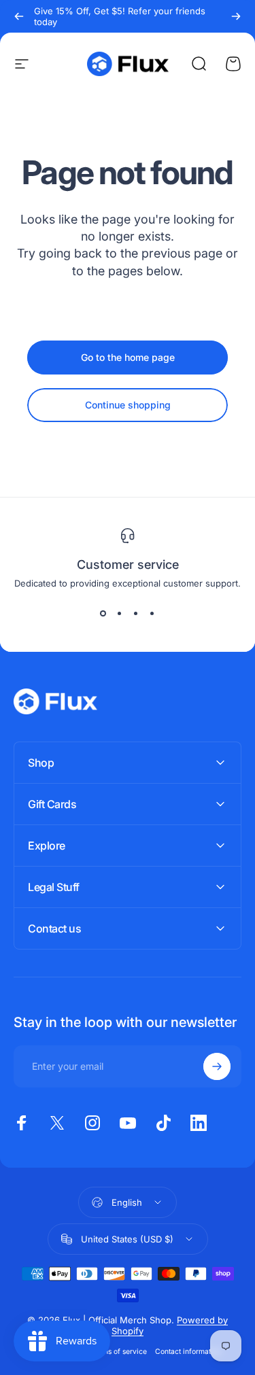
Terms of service (119, 1351)
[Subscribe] (217, 1066)
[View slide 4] (152, 613)
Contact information (188, 1351)
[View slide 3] (136, 613)
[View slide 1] (103, 613)
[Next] (236, 16)
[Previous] (19, 16)
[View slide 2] (120, 613)
